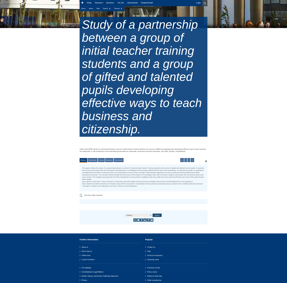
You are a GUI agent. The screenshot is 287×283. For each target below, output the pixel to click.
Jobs (149, 251)
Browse (117, 8)
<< (182, 160)
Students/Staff (147, 3)
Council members (88, 259)
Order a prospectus (154, 280)
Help (98, 8)
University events (153, 268)
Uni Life (120, 3)
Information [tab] (93, 160)
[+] (206, 161)
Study (89, 3)
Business (110, 3)
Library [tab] (101, 160)
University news (153, 259)
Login (198, 3)
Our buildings (86, 268)
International (132, 3)
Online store (86, 255)
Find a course (152, 272)
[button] (204, 3)
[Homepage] (82, 3)
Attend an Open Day (154, 276)
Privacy (84, 280)
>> (192, 160)
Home (83, 8)
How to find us (87, 251)
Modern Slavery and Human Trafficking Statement (100, 276)
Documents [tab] (119, 160)
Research (99, 3)
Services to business (155, 255)
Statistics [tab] (109, 160)
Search (106, 8)
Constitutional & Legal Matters (92, 272)
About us (85, 247)
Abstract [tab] (83, 160)
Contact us (151, 247)
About (91, 8)
